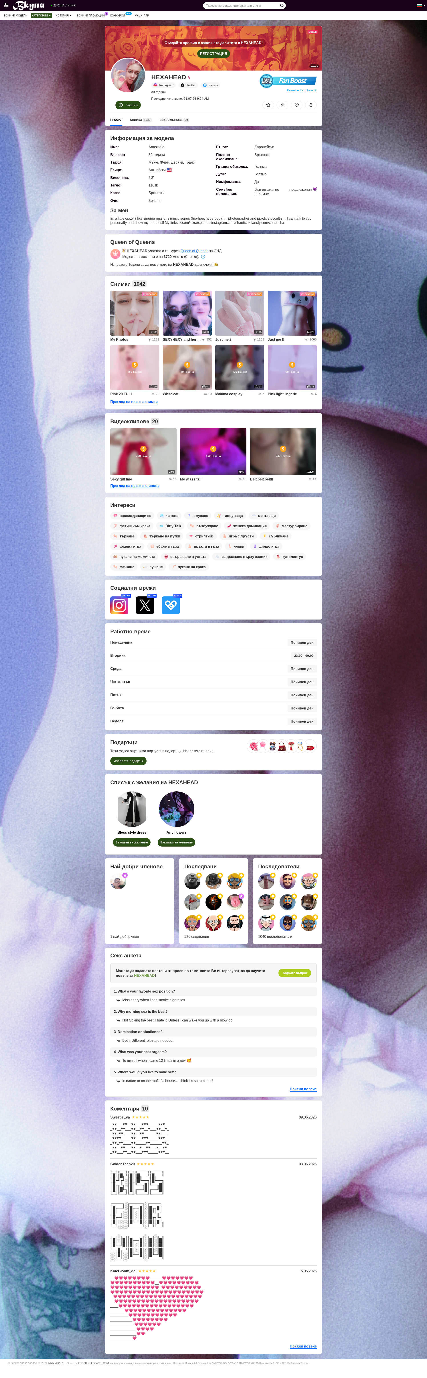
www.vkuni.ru (56, 1363)
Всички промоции (91, 15)
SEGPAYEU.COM (99, 1363)
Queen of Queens (194, 251)
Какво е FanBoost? (302, 90)
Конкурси (117, 15)
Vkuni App (142, 15)
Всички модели (15, 15)
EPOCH (82, 1363)
